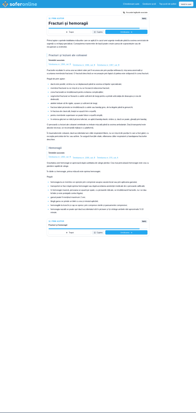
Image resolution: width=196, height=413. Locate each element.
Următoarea (124, 32)
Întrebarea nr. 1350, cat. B (60, 157)
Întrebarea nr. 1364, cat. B (60, 64)
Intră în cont (186, 4)
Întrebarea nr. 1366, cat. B (84, 65)
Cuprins (100, 32)
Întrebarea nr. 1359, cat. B (84, 158)
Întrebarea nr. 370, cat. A (107, 158)
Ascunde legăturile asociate (136, 12)
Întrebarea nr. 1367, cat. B (108, 65)
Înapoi (71, 32)
